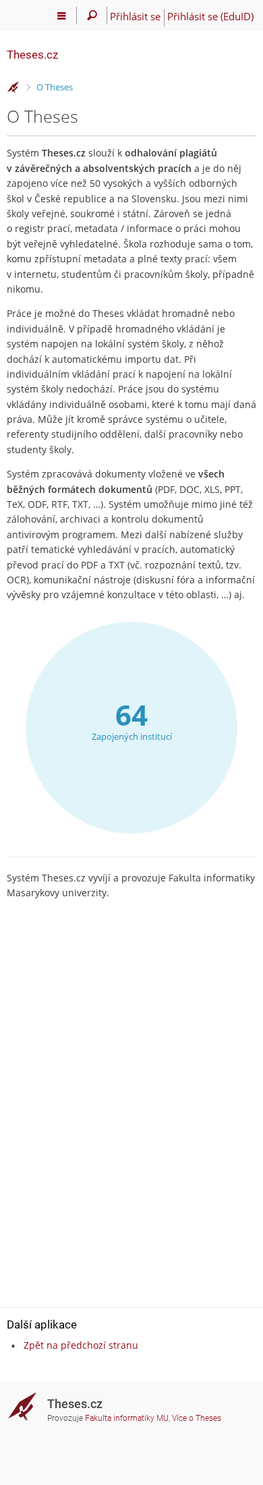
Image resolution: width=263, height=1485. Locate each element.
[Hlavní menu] (62, 15)
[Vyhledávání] (92, 15)
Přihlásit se (135, 16)
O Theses (54, 87)
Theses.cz (32, 54)
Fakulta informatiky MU (127, 1418)
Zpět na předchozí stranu (81, 1345)
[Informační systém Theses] (13, 87)
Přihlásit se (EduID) (210, 16)
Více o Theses (196, 1418)
